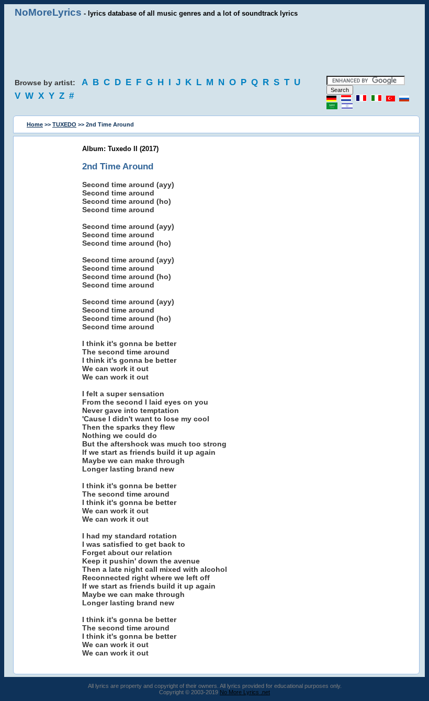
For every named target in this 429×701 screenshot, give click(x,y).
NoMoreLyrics (48, 12)
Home (35, 124)
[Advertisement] (214, 47)
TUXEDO (64, 124)
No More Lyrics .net (245, 692)
